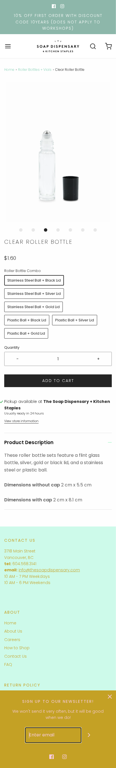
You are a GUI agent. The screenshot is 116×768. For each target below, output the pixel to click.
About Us (13, 631)
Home (9, 69)
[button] (58, 152)
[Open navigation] (7, 46)
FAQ (8, 664)
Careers (12, 639)
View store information (21, 421)
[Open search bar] (93, 46)
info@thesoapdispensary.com (49, 570)
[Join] (89, 735)
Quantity (11, 347)
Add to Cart (58, 380)
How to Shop (17, 648)
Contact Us (15, 656)
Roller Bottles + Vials (35, 69)
